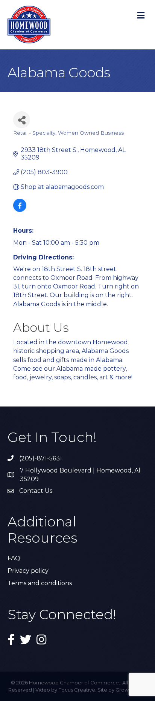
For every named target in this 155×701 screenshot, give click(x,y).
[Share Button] (21, 119)
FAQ (14, 558)
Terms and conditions (40, 583)
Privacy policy (28, 570)
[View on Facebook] (19, 209)
